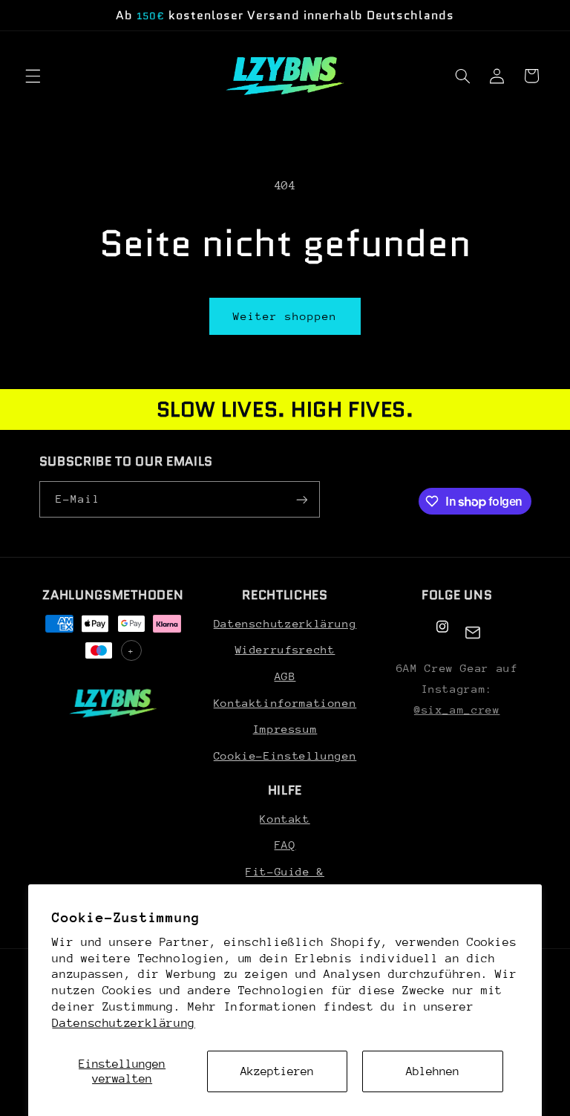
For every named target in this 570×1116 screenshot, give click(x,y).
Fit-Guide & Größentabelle (284, 880)
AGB (285, 676)
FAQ (285, 844)
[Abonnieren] (301, 499)
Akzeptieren (277, 1071)
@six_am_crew (457, 709)
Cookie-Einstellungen (285, 755)
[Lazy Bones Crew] (113, 703)
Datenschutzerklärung (123, 1023)
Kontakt (284, 818)
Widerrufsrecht (285, 649)
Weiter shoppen (285, 316)
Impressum (285, 728)
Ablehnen (432, 1071)
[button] (33, 76)
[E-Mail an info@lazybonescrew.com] (472, 632)
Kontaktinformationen (285, 702)
